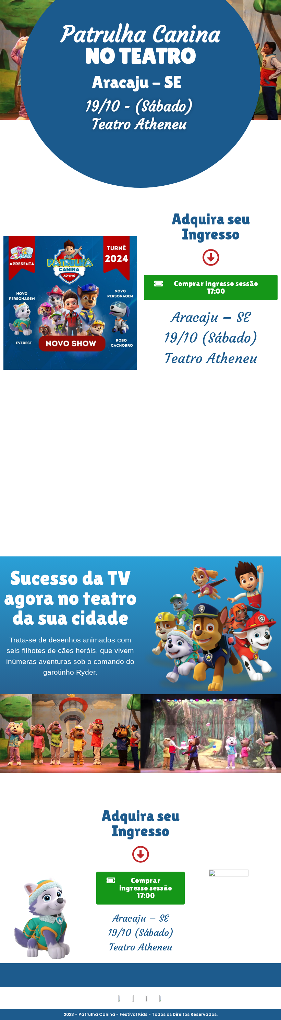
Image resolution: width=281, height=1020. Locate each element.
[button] (6, 734)
